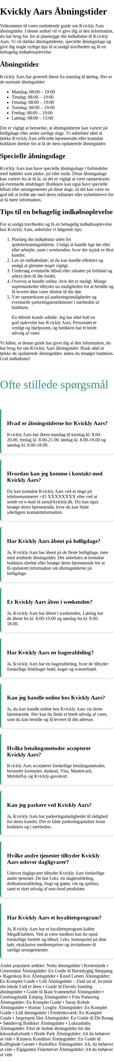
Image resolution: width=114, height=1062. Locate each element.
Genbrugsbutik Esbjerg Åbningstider (34, 996)
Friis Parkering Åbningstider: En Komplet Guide (49, 999)
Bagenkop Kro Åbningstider (29, 976)
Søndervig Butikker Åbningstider (33, 1023)
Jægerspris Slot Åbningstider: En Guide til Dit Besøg (64, 1017)
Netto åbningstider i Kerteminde (76, 965)
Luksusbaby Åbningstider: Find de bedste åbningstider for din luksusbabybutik (45, 1028)
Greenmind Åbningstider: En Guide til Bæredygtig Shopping (56, 970)
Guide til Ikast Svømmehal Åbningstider (64, 991)
